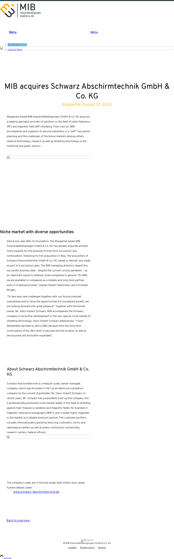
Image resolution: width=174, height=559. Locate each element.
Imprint (102, 547)
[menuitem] (90, 32)
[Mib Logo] (20, 10)
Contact (72, 547)
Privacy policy (87, 547)
